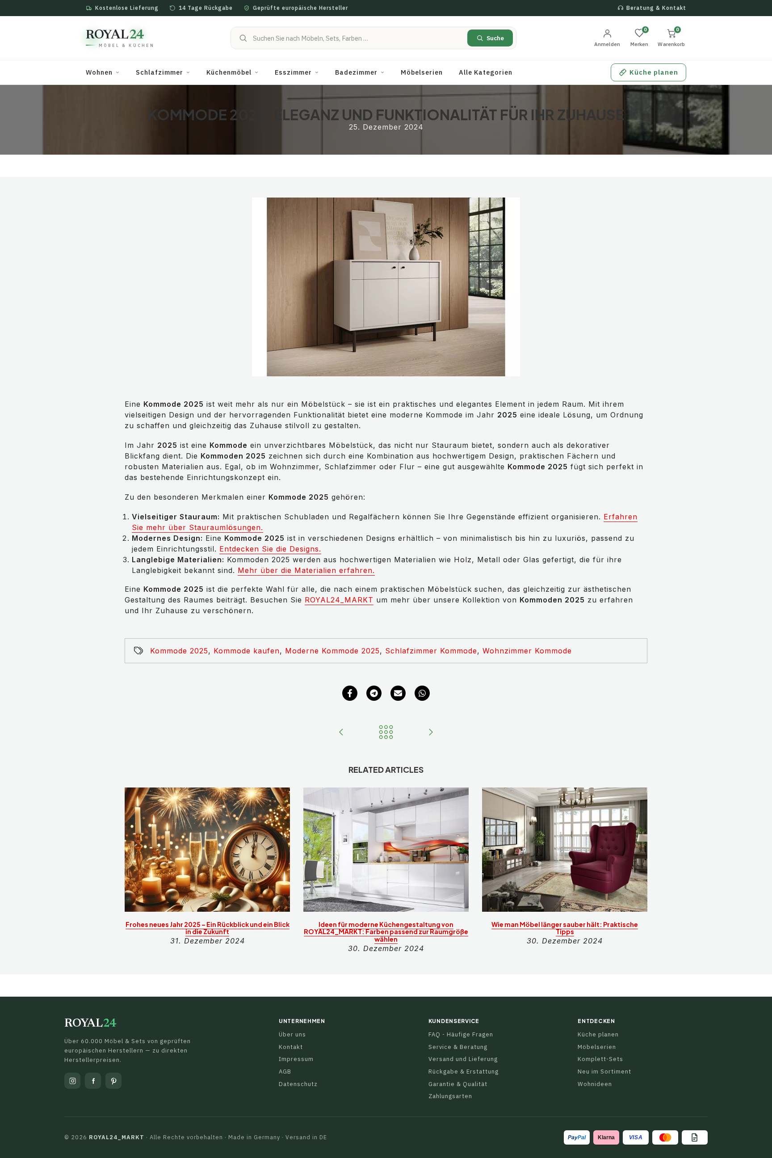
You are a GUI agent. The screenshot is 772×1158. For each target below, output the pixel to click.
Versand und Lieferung (463, 1059)
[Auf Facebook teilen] (349, 693)
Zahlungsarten (450, 1096)
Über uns (292, 1034)
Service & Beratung (457, 1047)
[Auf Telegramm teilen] (374, 693)
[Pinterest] (113, 1081)
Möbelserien (597, 1047)
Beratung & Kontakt (656, 7)
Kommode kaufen (247, 650)
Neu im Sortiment (604, 1071)
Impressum (296, 1059)
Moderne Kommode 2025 (332, 650)
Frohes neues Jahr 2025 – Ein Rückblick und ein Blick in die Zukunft (208, 928)
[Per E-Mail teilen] (398, 693)
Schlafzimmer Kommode (431, 650)
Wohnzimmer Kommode (527, 650)
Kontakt (291, 1047)
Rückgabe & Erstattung (463, 1071)
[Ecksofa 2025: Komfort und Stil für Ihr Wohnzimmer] (341, 732)
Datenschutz (298, 1084)
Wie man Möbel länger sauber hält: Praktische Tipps (564, 928)
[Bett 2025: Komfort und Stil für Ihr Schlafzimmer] (430, 732)
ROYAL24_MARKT (339, 599)
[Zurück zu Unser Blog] (386, 732)
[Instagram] (72, 1081)
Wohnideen (595, 1084)
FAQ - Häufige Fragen (460, 1034)
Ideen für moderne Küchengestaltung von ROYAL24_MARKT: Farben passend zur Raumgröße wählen (386, 931)
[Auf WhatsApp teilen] (422, 693)
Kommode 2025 (179, 650)
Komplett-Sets (600, 1059)
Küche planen (598, 1034)
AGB (285, 1071)
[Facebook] (93, 1081)
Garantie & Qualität (457, 1084)
